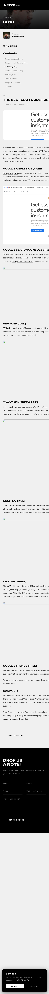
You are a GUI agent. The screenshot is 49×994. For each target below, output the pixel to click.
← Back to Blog (15, 735)
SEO (5, 95)
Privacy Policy (26, 980)
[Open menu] (44, 5)
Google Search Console (22, 261)
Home (5, 17)
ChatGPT (7, 586)
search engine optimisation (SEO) (28, 151)
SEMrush (6, 328)
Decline (34, 986)
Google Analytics (10, 173)
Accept (15, 986)
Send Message (16, 820)
